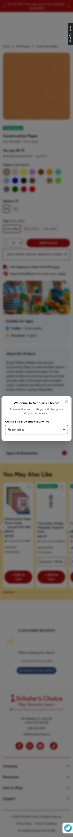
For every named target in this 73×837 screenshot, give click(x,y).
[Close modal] (66, 401)
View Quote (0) (70, 34)
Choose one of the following (27, 421)
